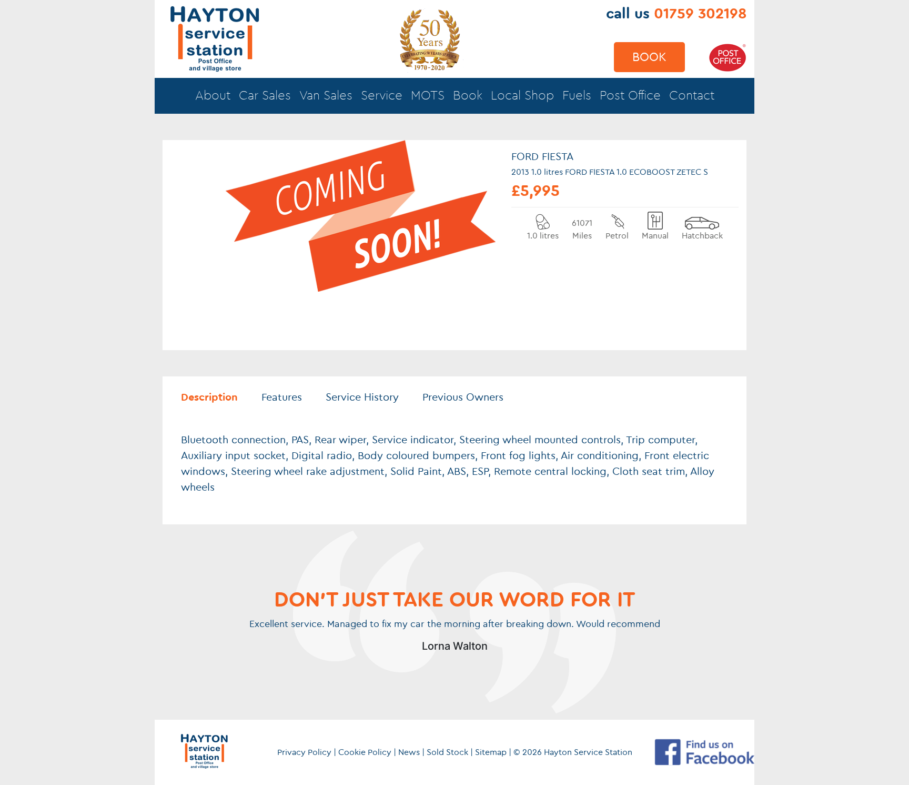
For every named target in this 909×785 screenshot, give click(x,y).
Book (649, 57)
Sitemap (491, 752)
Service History (362, 397)
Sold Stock (447, 752)
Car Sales (265, 96)
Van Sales (325, 96)
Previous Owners (462, 397)
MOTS (428, 96)
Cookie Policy (364, 752)
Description (209, 397)
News (409, 752)
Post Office (630, 96)
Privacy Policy (304, 752)
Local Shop (522, 96)
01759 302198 (700, 13)
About (212, 96)
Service (381, 96)
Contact (691, 96)
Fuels (576, 96)
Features (281, 397)
